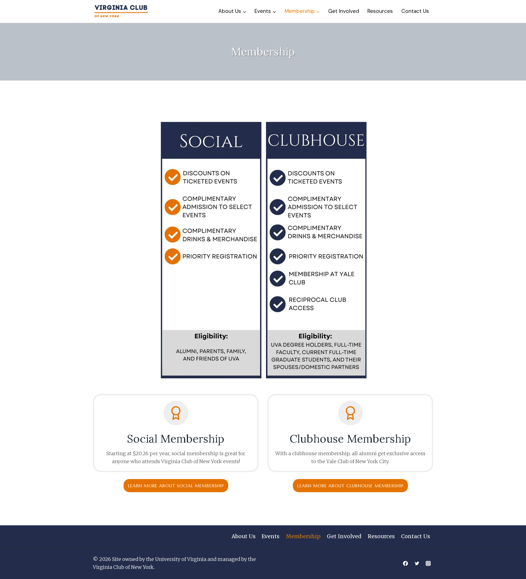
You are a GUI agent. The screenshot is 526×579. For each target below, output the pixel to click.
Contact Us (415, 11)
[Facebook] (405, 563)
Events (270, 536)
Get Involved (343, 11)
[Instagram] (428, 563)
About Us (243, 536)
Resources (380, 11)
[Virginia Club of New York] (121, 11)
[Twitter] (417, 563)
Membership (303, 536)
